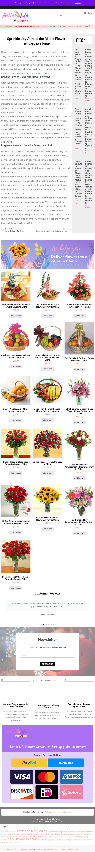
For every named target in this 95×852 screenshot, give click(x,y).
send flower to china (23, 839)
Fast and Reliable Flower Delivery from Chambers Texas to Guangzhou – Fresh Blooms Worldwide (78, 71)
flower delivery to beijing (23, 834)
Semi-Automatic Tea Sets (46, 850)
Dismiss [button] (78, 3)
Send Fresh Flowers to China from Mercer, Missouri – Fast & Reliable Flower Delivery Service (88, 129)
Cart (90, 13)
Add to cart (16, 316)
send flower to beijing (53, 837)
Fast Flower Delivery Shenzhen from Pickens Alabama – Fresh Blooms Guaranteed (78, 126)
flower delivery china (32, 831)
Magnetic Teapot (27, 850)
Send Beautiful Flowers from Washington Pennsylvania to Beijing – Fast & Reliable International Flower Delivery (88, 72)
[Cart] (85, 13)
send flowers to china (34, 836)
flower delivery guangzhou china (58, 832)
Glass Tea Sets (11, 850)
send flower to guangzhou (46, 840)
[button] (61, 15)
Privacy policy (50, 812)
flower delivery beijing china (8, 831)
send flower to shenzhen (13, 842)
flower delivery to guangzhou (40, 834)
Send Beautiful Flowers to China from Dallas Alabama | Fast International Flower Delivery (78, 180)
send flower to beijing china (66, 837)
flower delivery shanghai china (79, 832)
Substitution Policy (65, 812)
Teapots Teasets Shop (69, 850)
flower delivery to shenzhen (13, 837)
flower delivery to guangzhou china (62, 834)
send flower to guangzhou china (66, 840)
